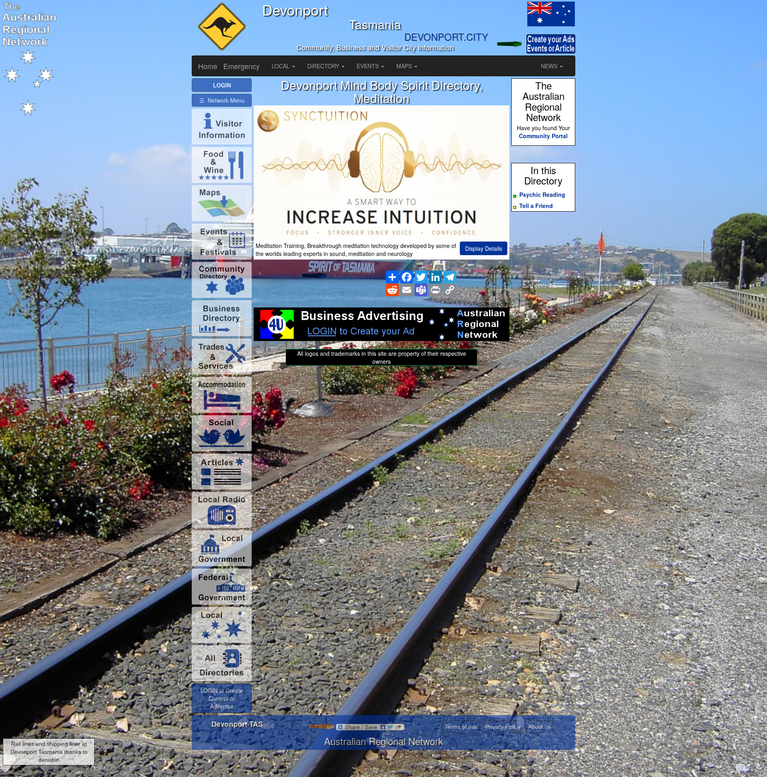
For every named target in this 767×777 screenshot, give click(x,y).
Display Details (483, 248)
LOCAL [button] (281, 66)
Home (207, 66)
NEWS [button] (550, 66)
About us (539, 726)
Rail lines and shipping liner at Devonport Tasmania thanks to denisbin (48, 752)
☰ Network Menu (221, 100)
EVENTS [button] (368, 66)
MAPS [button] (404, 66)
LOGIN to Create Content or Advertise (222, 698)
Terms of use (461, 726)
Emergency (241, 66)
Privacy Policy (502, 726)
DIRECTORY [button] (324, 66)
